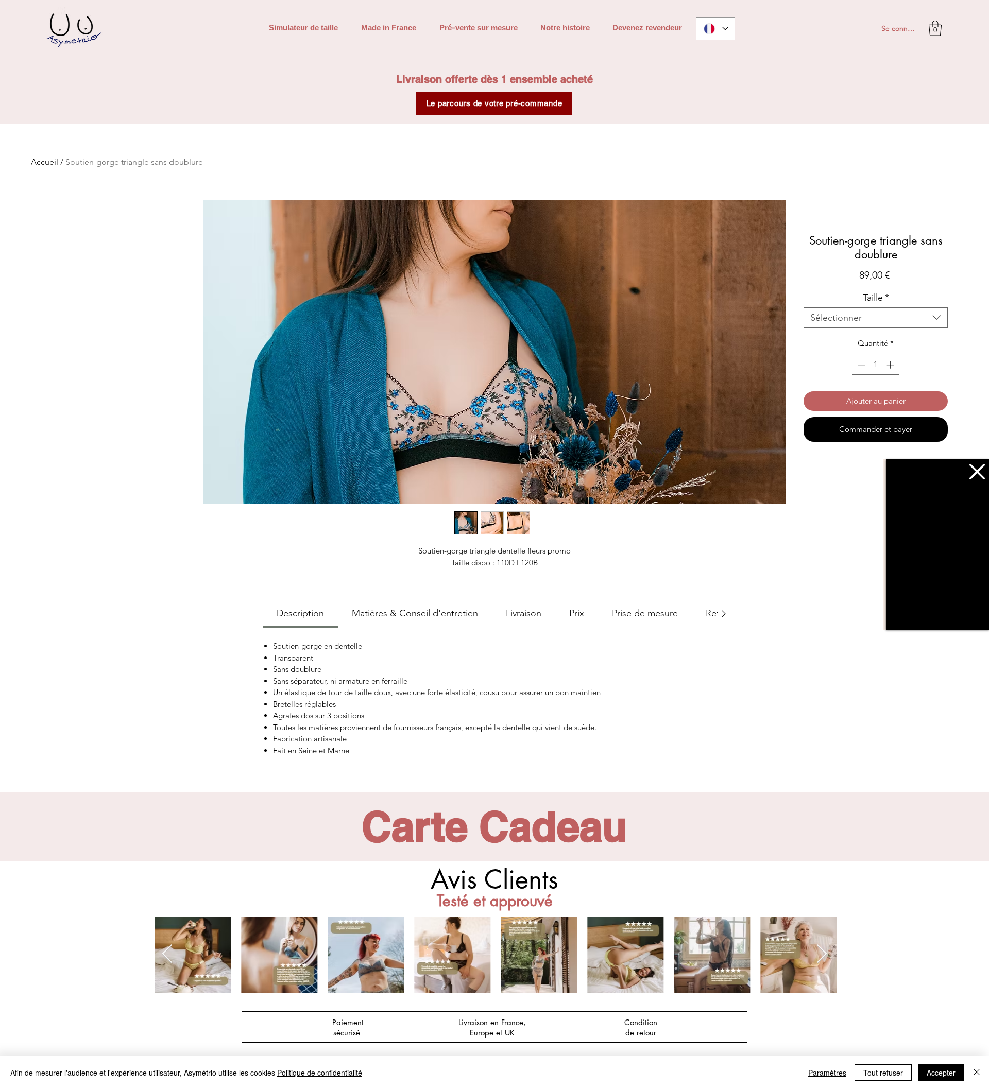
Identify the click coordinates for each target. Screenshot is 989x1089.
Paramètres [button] (827, 1072)
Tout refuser (883, 1072)
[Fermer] (976, 1072)
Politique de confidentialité (319, 1072)
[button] (977, 471)
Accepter (941, 1072)
